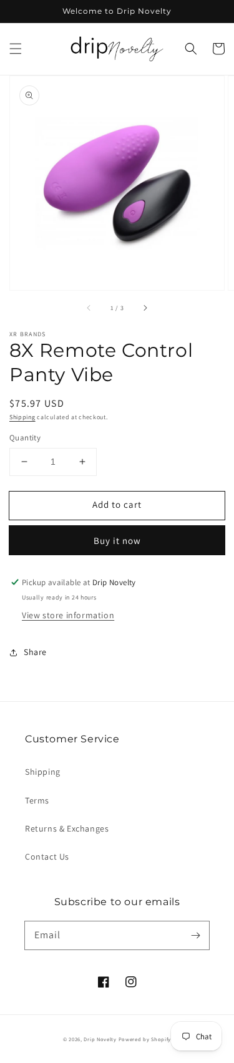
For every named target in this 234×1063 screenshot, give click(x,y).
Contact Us (47, 856)
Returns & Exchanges (67, 828)
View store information (68, 615)
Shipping (22, 417)
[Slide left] (89, 307)
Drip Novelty (100, 1039)
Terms (37, 800)
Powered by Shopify (145, 1039)
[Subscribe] (195, 935)
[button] (15, 48)
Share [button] (35, 652)
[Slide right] (144, 307)
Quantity (25, 437)
